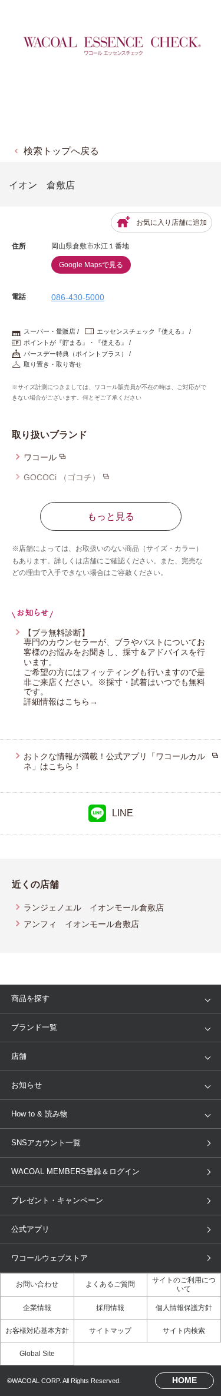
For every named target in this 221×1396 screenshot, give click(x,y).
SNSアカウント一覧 (46, 1142)
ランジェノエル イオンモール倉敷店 (94, 907)
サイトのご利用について (184, 1284)
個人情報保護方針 (184, 1308)
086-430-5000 (77, 297)
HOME (184, 1380)
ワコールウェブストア (49, 1258)
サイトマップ (110, 1331)
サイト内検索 (184, 1331)
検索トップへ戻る (61, 151)
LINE (122, 813)
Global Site (37, 1354)
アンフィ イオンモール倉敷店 (81, 924)
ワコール (40, 457)
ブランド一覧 (34, 1027)
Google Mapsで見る (91, 265)
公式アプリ (30, 1229)
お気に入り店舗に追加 (171, 222)
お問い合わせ (37, 1284)
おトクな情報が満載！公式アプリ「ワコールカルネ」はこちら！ (114, 761)
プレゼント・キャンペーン (57, 1200)
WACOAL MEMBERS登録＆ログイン (75, 1171)
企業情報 (37, 1308)
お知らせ (26, 1085)
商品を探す (30, 998)
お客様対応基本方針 (37, 1331)
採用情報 (110, 1308)
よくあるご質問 (110, 1284)
